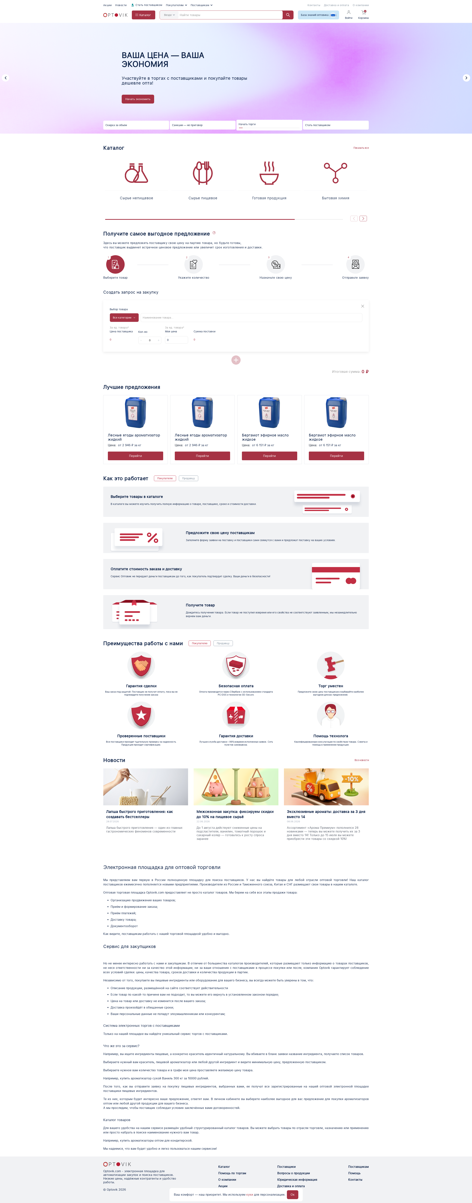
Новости (120, 5)
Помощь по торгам (232, 1173)
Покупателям (175, 5)
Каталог (224, 1166)
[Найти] (286, 15)
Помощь (354, 1173)
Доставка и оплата (336, 5)
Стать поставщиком (148, 5)
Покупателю (165, 478)
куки (249, 1194)
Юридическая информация (297, 1179)
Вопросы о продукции (293, 1173)
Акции (107, 5)
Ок (293, 1194)
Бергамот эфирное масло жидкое (265, 437)
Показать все (361, 147)
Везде (168, 14)
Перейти (135, 456)
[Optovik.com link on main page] (115, 15)
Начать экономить (137, 99)
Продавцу (188, 478)
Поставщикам (200, 5)
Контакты (314, 5)
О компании (361, 5)
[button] (5, 78)
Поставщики (286, 1166)
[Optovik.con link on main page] (117, 1164)
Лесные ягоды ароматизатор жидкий (134, 437)
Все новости (362, 760)
